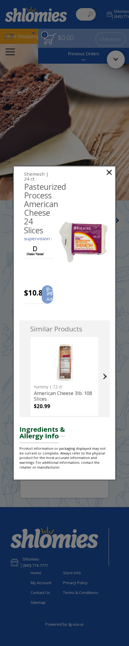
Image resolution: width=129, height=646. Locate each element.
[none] (64, 376)
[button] (83, 242)
